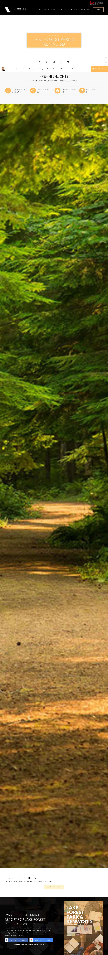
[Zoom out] (106, 61)
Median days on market (68, 89)
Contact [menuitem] (98, 9)
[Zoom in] (106, 59)
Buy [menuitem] (52, 9)
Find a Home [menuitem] (43, 9)
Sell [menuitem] (59, 9)
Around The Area (61, 69)
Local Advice (72, 69)
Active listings (90, 89)
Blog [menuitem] (89, 9)
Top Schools (50, 69)
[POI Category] (39, 62)
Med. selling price (19, 89)
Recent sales (43, 89)
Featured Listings (28, 69)
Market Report (40, 69)
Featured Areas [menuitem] (70, 9)
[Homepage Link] (15, 9)
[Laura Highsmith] (3, 69)
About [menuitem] (81, 9)
